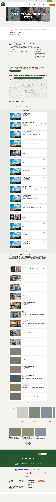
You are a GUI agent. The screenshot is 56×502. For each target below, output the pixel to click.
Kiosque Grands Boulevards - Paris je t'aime (28, 232)
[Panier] (43, 0)
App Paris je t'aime (33, 0)
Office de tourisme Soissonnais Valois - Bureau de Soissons (30, 329)
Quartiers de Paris (12, 488)
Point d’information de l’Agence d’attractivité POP (28, 302)
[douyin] (30, 458)
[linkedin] (25, 458)
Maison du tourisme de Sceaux (26, 320)
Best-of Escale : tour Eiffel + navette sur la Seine (46, 419)
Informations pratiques (21, 448)
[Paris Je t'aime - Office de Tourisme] (3, 4)
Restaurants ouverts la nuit (13, 486)
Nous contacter (21, 487)
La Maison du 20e (24, 311)
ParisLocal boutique (40, 0)
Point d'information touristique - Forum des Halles (28, 357)
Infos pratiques (21, 486)
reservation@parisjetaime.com (25, 60)
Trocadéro (31, 106)
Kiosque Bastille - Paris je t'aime (26, 168)
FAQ (28, 485)
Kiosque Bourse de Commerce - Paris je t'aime (28, 122)
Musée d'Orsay (27, 106)
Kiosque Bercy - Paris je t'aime (26, 177)
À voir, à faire (11, 481)
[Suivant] (16, 411)
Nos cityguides (37, 436)
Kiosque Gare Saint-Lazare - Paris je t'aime (27, 140)
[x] (33, 458)
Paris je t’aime (17, 106)
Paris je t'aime (10, 448)
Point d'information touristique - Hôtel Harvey (28, 265)
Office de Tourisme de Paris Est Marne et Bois (28, 293)
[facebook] (22, 458)
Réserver (43, 113)
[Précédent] (13, 411)
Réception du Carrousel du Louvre (26, 384)
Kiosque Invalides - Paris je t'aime (26, 241)
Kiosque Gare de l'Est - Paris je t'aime (27, 204)
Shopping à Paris (11, 487)
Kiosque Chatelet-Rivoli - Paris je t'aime (27, 186)
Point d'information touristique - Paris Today (28, 375)
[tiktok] (26, 458)
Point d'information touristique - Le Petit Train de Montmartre (30, 393)
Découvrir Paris (11, 480)
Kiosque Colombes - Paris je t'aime (26, 195)
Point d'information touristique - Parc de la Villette (28, 366)
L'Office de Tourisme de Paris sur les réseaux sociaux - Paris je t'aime (27, 437)
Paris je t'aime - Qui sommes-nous (26, 448)
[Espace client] (45, 0)
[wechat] (29, 458)
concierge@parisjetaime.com (25, 56)
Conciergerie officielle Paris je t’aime (15, 34)
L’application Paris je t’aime (13, 35)
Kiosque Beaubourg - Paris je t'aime (26, 113)
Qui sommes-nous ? (21, 480)
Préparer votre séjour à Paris (15, 448)
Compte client (30, 484)
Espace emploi (21, 481)
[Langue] (54, 0)
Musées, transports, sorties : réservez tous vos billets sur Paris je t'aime (15, 437)
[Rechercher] (8, 4)
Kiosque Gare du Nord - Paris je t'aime (27, 131)
